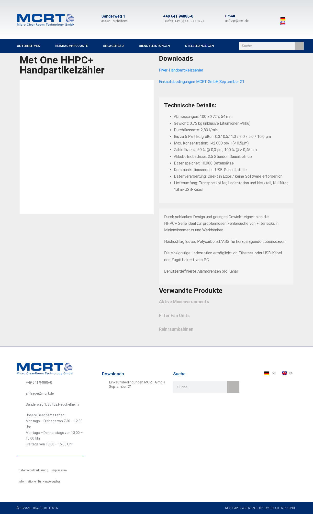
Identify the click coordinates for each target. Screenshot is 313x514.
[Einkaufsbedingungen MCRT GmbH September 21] (105, 383)
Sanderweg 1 (113, 16)
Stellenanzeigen (199, 46)
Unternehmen (28, 46)
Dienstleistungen (154, 46)
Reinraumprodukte (71, 46)
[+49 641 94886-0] (157, 18)
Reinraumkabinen (176, 329)
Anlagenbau (113, 46)
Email (230, 16)
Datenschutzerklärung (33, 470)
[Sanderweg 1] (95, 18)
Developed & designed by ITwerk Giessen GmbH (260, 508)
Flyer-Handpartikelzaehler (181, 70)
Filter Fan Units (174, 315)
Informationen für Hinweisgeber (39, 481)
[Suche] (299, 46)
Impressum (59, 470)
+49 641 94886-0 (178, 16)
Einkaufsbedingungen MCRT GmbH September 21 (201, 81)
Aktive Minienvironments (184, 301)
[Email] (219, 18)
